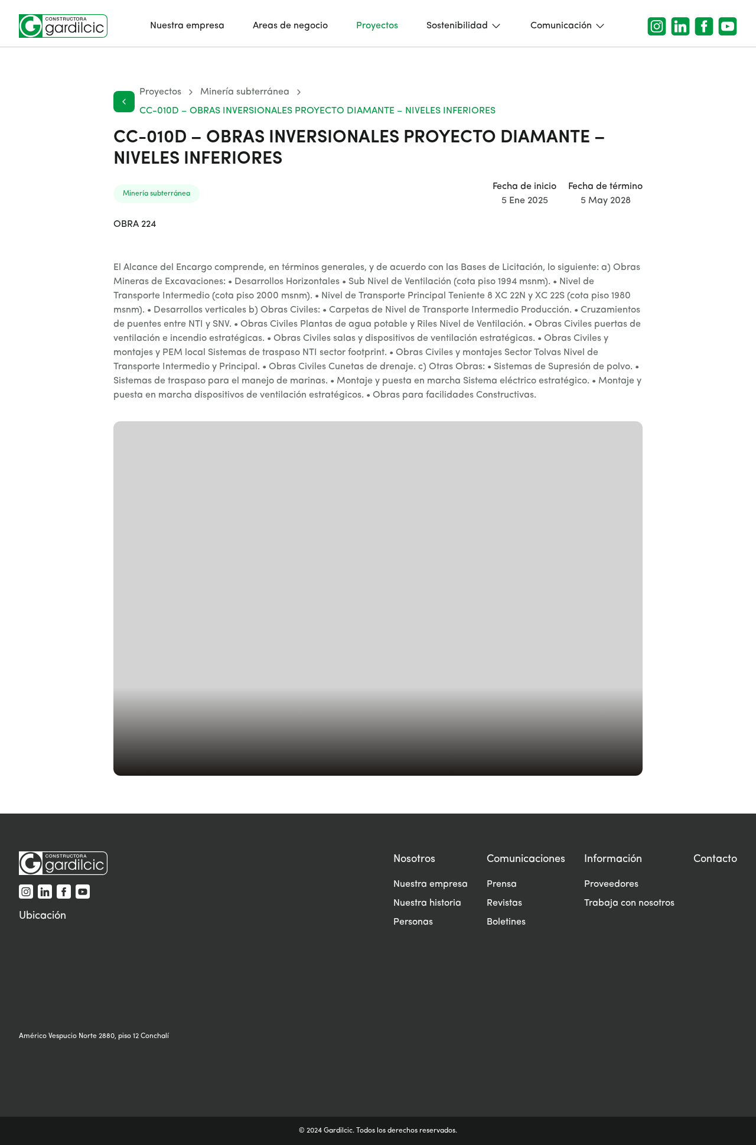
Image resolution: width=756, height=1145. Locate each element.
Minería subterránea (244, 92)
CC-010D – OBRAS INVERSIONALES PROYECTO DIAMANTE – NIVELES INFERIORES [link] (317, 111)
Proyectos (160, 92)
